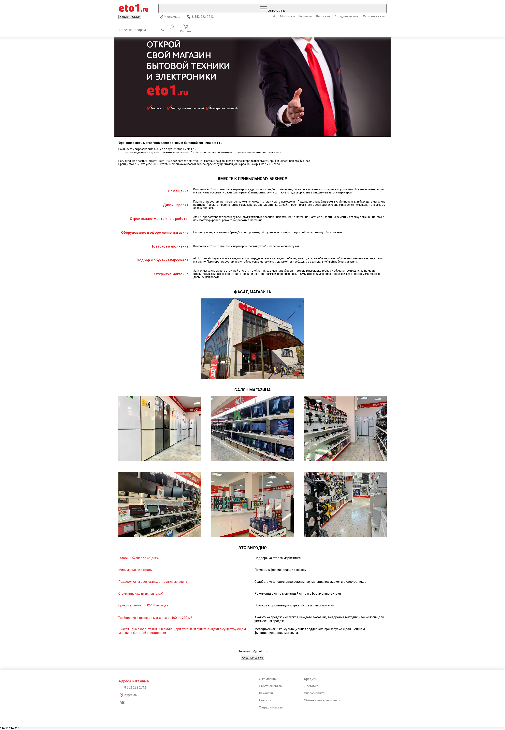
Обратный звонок (252, 657)
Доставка (323, 16)
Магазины (287, 16)
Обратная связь (373, 16)
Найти (163, 29)
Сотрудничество (346, 16)
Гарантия (305, 16)
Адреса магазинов (134, 681)
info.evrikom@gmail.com (252, 651)
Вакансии (266, 693)
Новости (265, 700)
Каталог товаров (130, 16)
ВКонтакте (122, 703)
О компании (268, 679)
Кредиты (310, 679)
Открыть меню (276, 10)
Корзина (185, 31)
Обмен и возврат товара (322, 700)
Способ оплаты (315, 693)
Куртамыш (172, 17)
